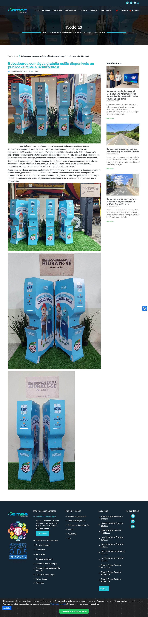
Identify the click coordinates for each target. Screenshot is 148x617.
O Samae (46, 10)
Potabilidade (57, 10)
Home (37, 10)
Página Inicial (13, 56)
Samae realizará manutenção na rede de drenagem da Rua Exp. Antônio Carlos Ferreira (121, 201)
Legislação (94, 10)
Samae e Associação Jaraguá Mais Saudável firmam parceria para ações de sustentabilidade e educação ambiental (122, 95)
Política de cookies (58, 604)
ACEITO (6, 608)
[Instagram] (131, 3)
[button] (138, 3)
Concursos (83, 10)
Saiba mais (42, 533)
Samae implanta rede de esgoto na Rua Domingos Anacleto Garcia (122, 150)
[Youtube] (135, 3)
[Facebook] (127, 3)
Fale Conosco (106, 10)
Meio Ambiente (70, 10)
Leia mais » (110, 118)
